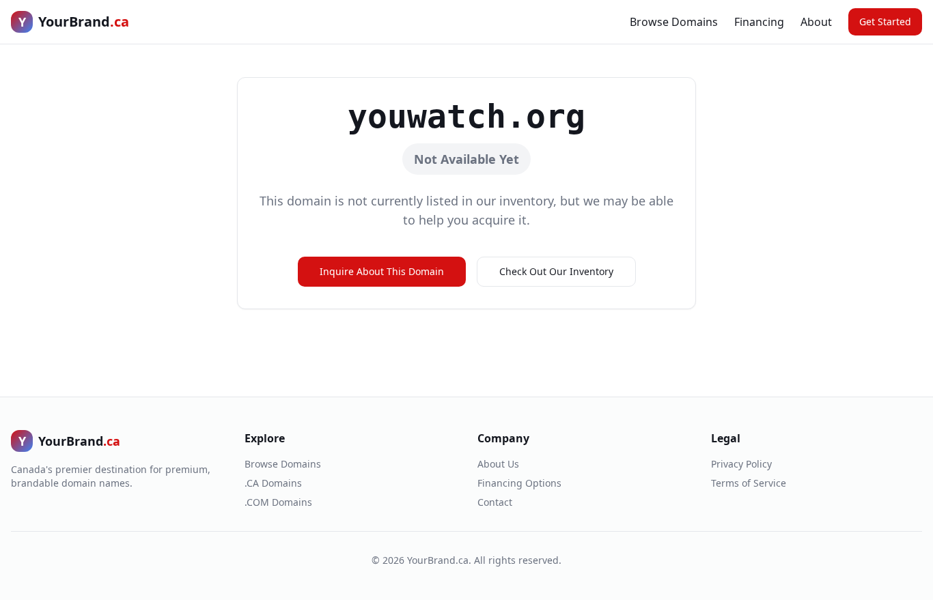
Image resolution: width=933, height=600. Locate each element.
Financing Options (519, 482)
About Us (498, 463)
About (816, 21)
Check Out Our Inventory (556, 271)
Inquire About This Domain (382, 271)
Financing (759, 21)
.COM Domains (278, 502)
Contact (494, 502)
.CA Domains (273, 482)
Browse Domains (674, 21)
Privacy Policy (741, 463)
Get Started (885, 21)
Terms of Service (748, 482)
